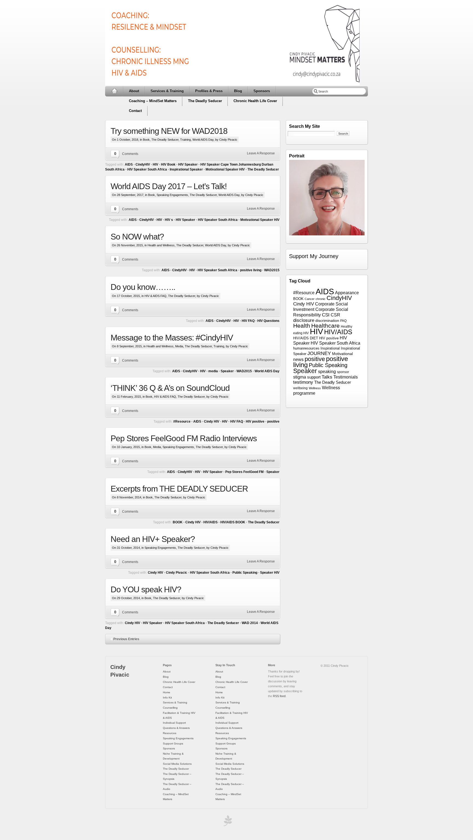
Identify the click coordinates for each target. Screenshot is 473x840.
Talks (327, 377)
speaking (327, 371)
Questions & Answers (176, 727)
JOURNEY (319, 353)
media (213, 371)
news (298, 359)
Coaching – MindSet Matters (153, 101)
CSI (326, 314)
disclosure (303, 320)
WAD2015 (271, 270)
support (314, 377)
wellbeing (300, 388)
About (134, 91)
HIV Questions (268, 321)
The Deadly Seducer (205, 101)
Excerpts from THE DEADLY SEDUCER (179, 488)
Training (185, 139)
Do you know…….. (143, 286)
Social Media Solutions (177, 763)
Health (301, 325)
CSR (335, 314)
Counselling (170, 707)
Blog (238, 91)
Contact (135, 111)
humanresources (306, 348)
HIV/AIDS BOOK (232, 522)
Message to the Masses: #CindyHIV (172, 337)
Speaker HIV (269, 573)
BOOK (178, 522)
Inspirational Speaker (186, 169)
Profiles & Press (209, 91)
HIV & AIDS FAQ (155, 296)
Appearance (347, 292)
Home (114, 91)
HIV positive (255, 421)
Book (146, 139)
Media (179, 346)
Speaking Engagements (172, 195)
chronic (320, 299)
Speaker (227, 371)
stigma (299, 377)
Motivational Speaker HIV (225, 169)
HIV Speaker (188, 164)
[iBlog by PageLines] (226, 822)
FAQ (343, 321)
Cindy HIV (211, 421)
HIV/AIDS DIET (305, 338)
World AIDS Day (203, 139)
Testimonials (345, 376)
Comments (130, 154)
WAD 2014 (250, 623)
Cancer (310, 299)
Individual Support (174, 722)
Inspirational (330, 348)
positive (273, 421)
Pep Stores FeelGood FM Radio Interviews (184, 438)
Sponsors (261, 91)
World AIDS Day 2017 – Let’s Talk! (169, 186)
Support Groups (173, 743)
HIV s (169, 220)
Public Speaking (244, 573)
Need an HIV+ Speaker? (153, 539)
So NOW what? (137, 236)
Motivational (342, 354)
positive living (250, 270)
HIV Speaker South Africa (147, 169)
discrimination (327, 320)
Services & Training (167, 91)
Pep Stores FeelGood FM (244, 472)
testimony (303, 382)
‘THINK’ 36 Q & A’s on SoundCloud (170, 387)
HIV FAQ (248, 321)
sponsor (343, 372)
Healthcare (325, 325)
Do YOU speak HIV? (146, 589)
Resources (169, 733)
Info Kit (167, 697)
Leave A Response (261, 153)
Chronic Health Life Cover (255, 101)
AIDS (129, 164)
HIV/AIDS (210, 522)
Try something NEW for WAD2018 (169, 130)
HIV (155, 164)
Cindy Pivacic (176, 573)
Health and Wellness (161, 245)
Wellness (315, 388)
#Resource (182, 421)
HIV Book (168, 164)
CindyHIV (142, 164)
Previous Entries (126, 639)
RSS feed (279, 696)
